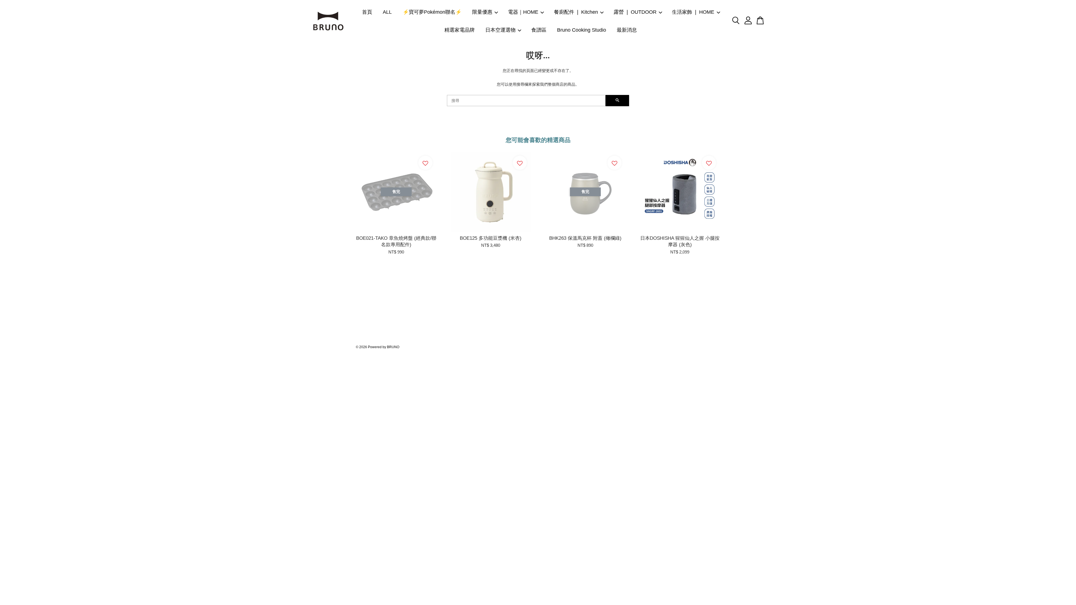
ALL (387, 12)
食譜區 (538, 30)
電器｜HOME (523, 12)
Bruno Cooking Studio (581, 30)
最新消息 (627, 30)
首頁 (367, 12)
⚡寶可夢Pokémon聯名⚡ (432, 12)
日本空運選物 (500, 30)
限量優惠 (482, 12)
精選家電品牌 (459, 30)
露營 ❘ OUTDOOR (635, 12)
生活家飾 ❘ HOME (693, 12)
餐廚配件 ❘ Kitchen (576, 12)
